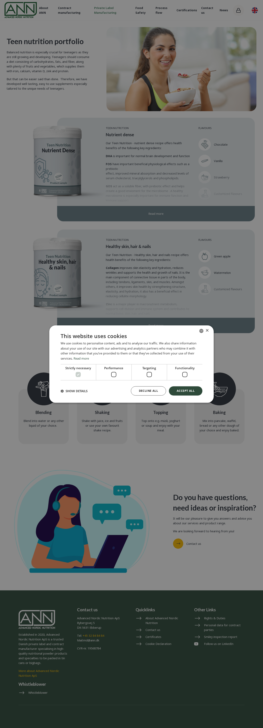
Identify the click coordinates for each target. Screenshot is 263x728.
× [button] (207, 330)
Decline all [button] (148, 391)
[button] (74, 391)
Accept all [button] (186, 391)
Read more (81, 358)
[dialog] (131, 364)
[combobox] (201, 331)
